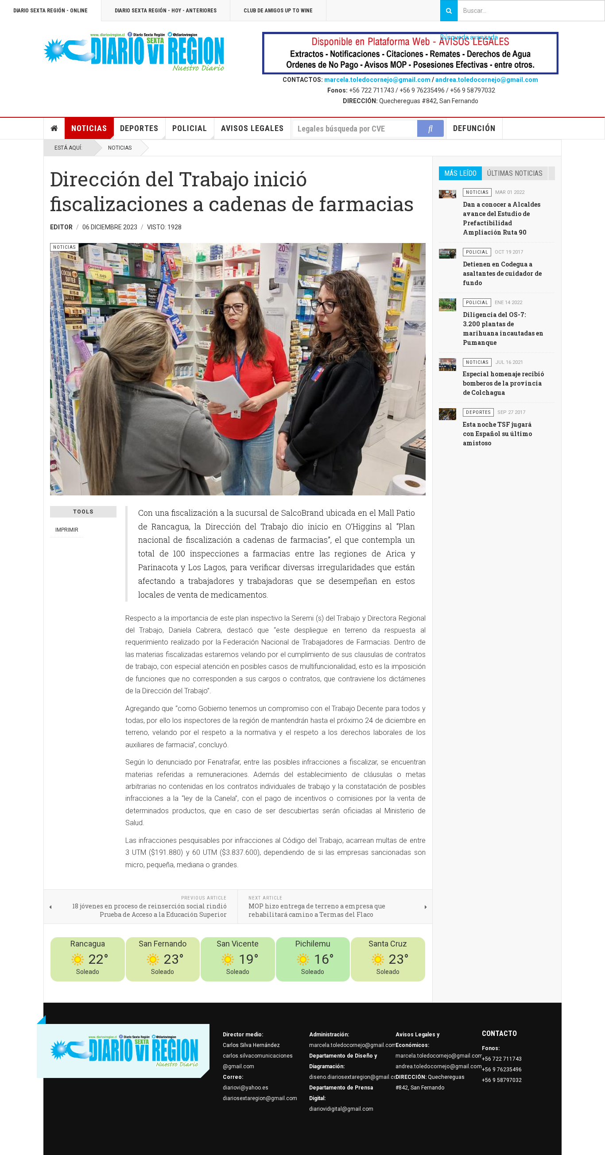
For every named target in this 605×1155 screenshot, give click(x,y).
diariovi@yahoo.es (245, 1088)
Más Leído (460, 173)
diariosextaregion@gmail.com (260, 1098)
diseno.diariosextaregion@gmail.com (355, 1077)
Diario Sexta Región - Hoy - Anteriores (166, 11)
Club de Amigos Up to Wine (278, 11)
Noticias (89, 128)
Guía (396, 986)
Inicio (54, 128)
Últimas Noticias (515, 173)
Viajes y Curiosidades (359, 986)
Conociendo (269, 986)
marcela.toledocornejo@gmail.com (377, 79)
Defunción (474, 128)
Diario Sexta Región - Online (50, 11)
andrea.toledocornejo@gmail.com (486, 79)
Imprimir (66, 530)
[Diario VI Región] (134, 52)
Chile (294, 986)
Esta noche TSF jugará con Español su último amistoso (497, 433)
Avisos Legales (252, 128)
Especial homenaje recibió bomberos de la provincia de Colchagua (503, 383)
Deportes (139, 128)
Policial (189, 128)
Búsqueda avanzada (469, 37)
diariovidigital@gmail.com (341, 1109)
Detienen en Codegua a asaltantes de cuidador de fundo (502, 273)
